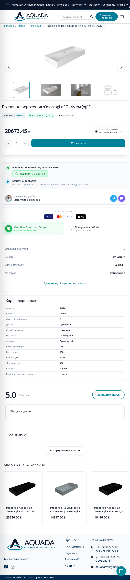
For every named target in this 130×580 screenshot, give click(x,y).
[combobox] (76, 17)
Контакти (108, 5)
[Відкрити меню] (7, 5)
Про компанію (74, 547)
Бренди (50, 5)
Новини (70, 565)
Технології (72, 559)
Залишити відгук (108, 394)
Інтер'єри (63, 5)
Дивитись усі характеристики (63, 283)
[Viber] (121, 198)
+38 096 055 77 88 (106, 547)
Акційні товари (34, 5)
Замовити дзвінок (106, 16)
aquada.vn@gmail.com (109, 567)
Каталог (17, 5)
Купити (81, 143)
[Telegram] (113, 198)
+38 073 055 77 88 (106, 550)
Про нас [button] (93, 5)
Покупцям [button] (77, 5)
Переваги (71, 553)
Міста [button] (121, 5)
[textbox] (76, 16)
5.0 (66, 115)
